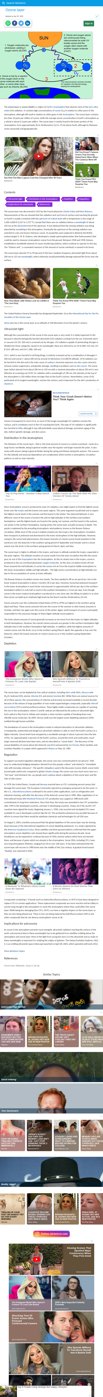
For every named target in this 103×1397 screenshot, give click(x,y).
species (18, 700)
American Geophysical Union (21, 830)
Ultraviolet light (15, 199)
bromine (57, 696)
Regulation (84, 199)
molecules (54, 563)
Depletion (68, 199)
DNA (20, 428)
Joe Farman (74, 745)
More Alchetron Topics (14, 951)
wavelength (80, 222)
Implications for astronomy (20, 204)
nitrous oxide (87, 692)
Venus (7, 323)
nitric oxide (70, 692)
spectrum (43, 219)
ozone (58, 111)
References (45, 204)
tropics (21, 511)
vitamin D (8, 384)
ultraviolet (22, 226)
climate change (52, 771)
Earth (49, 107)
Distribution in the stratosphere (43, 199)
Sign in (89, 23)
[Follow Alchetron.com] (51, 1238)
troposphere (27, 559)
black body (57, 219)
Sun (90, 107)
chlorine (34, 696)
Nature (51, 749)
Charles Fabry (69, 211)
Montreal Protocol (35, 799)
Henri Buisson (86, 211)
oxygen (46, 563)
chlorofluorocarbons (21, 792)
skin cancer (82, 366)
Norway (43, 784)
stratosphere (59, 107)
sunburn (51, 362)
